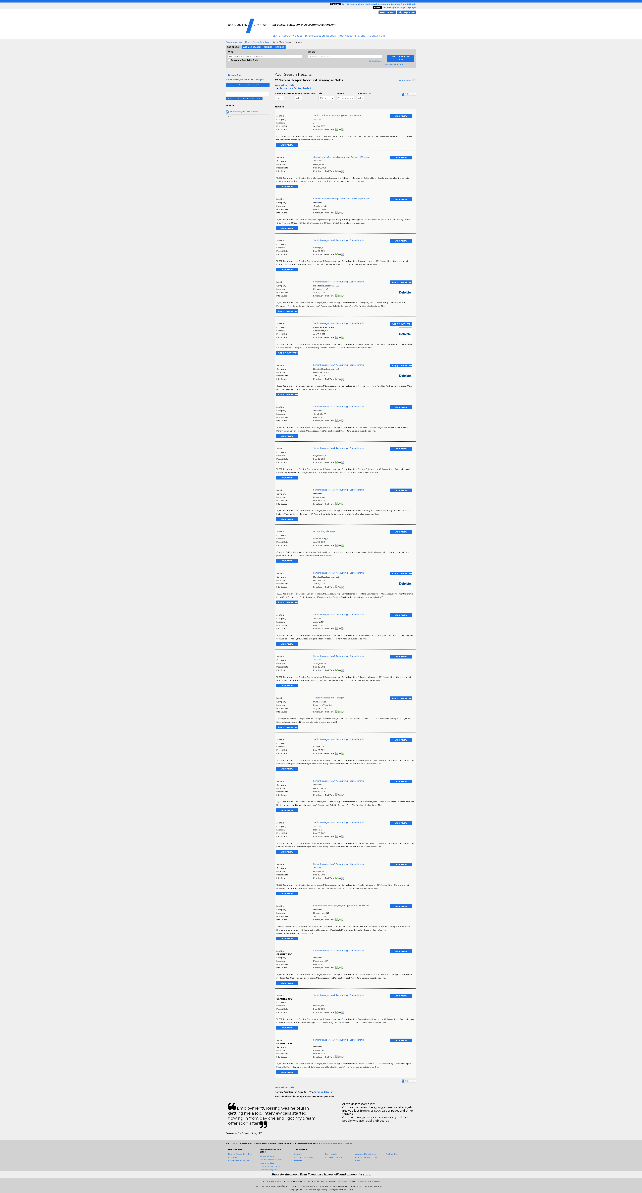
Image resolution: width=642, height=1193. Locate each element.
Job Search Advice (333, 1157)
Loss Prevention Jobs (270, 1166)
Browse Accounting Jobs (320, 36)
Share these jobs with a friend (244, 111)
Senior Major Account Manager (246, 79)
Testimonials (331, 1154)
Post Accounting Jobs (352, 36)
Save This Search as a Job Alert (244, 98)
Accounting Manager (324, 531)
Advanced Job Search (365, 1154)
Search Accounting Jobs (287, 36)
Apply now (401, 116)
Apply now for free (402, 282)
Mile (320, 93)
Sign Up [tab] (268, 47)
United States (375, 61)
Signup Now (406, 12)
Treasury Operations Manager (328, 697)
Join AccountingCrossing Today (247, 85)
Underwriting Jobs (269, 1169)
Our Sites (232, 1157)
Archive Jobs (392, 1154)
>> (414, 94)
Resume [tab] (279, 47)
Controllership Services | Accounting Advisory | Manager (341, 157)
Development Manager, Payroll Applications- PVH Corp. (341, 905)
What (231, 52)
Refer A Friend (376, 36)
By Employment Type (305, 93)
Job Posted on (364, 93)
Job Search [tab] (233, 47)
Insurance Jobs (267, 1163)
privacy (234, 1143)
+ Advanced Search (394, 64)
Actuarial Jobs (267, 1156)
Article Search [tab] (252, 47)
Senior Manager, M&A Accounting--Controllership (338, 240)
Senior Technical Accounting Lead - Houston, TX (338, 115)
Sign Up (298, 1154)
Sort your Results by (284, 93)
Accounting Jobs (234, 42)
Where (311, 52)
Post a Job (387, 12)
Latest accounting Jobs (239, 1160)
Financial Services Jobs (271, 1159)
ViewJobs (341, 93)
